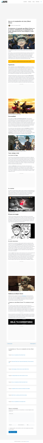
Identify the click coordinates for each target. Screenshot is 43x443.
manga (33, 1)
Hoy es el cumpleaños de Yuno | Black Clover (18, 401)
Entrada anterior (9, 343)
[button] (41, 1)
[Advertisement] (21, 10)
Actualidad (25, 1)
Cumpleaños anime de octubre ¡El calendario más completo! (21, 388)
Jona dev (27, 441)
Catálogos (29, 1)
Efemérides (37, 1)
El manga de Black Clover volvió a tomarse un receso (20, 375)
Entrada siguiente (33, 343)
